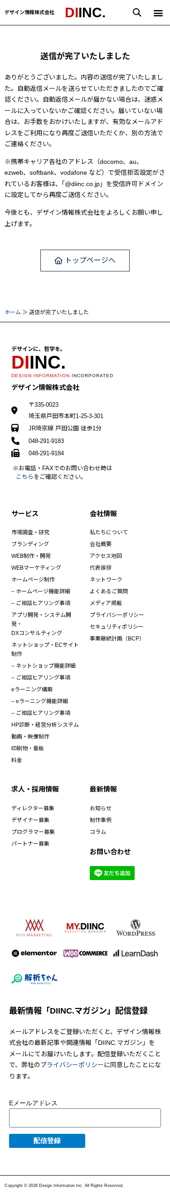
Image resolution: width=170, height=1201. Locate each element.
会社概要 (101, 544)
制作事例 (101, 820)
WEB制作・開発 (31, 556)
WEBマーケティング (36, 568)
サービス (25, 513)
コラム (98, 832)
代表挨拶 (101, 568)
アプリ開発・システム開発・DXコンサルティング (41, 624)
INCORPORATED (62, 375)
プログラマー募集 (33, 832)
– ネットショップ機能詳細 (43, 666)
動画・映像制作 (30, 736)
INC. (85, 12)
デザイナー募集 (30, 820)
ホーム (13, 312)
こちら (25, 476)
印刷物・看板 (27, 748)
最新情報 (103, 789)
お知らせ (101, 808)
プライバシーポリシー (117, 615)
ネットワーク (106, 579)
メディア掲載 (106, 603)
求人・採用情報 (35, 789)
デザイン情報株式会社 (29, 12)
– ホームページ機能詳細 (40, 591)
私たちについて (109, 532)
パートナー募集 (30, 844)
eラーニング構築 (32, 689)
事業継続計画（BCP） (117, 638)
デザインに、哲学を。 (38, 349)
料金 (16, 760)
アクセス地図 (106, 556)
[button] (137, 12)
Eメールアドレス (33, 1103)
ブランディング (30, 544)
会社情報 (103, 513)
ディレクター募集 (32, 808)
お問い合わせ (110, 852)
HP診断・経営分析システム (45, 725)
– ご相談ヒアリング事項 (40, 603)
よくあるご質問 (109, 591)
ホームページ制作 (33, 579)
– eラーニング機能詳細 (39, 701)
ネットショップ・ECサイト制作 (45, 649)
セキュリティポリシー (117, 627)
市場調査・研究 (30, 532)
